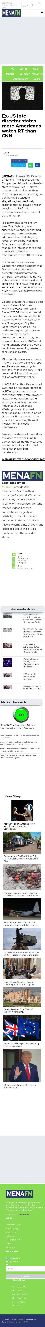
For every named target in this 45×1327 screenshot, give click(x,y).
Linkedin (21, 1302)
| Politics (9, 74)
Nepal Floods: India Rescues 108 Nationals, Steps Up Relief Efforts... (21, 923)
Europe (23, 69)
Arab (35, 69)
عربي (25, 5)
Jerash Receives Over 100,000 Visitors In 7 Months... (18, 1010)
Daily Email (21, 1298)
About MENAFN (13, 1240)
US (9, 69)
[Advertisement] (22, 40)
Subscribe (25, 1276)
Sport (35, 79)
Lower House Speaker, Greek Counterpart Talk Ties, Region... (19, 983)
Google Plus (22, 1294)
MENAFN (9, 176)
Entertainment (16, 79)
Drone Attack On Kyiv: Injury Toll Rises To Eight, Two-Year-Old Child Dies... (21, 858)
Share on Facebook (19, 161)
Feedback (10, 1247)
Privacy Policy (12, 1228)
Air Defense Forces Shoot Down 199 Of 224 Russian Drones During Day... (21, 953)
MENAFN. (19, 1319)
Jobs (8, 1243)
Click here (24, 1214)
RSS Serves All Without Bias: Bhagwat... (29, 676)
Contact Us (11, 1232)
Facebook (21, 1287)
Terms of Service (13, 1225)
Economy (24, 74)
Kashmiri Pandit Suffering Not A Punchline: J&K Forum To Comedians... (19, 826)
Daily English (14, 1258)
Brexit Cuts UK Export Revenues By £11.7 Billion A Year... (21, 1044)
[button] (32, 5)
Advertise (10, 1236)
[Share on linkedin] (37, 165)
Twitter (20, 1290)
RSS (19, 1306)
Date (6, 152)
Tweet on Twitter (19, 165)
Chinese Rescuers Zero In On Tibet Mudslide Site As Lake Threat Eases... (22, 894)
